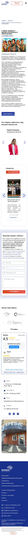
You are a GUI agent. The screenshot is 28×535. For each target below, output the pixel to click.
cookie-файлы (11, 527)
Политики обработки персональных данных (13, 258)
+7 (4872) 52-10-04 (11, 409)
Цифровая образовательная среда (11, 478)
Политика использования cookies (11, 526)
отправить (14, 291)
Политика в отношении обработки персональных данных (12, 524)
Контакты (4, 500)
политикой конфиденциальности (9, 531)
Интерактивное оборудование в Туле (12, 485)
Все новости (8, 113)
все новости (12, 172)
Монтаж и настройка (7, 495)
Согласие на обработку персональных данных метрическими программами (13, 254)
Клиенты (4, 492)
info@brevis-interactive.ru (14, 401)
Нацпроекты (5, 480)
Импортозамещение (7, 483)
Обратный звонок (17, 3)
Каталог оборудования (8, 490)
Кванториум (5, 475)
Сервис (3, 498)
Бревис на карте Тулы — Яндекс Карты (14, 372)
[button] (3, 142)
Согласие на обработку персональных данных (13, 521)
